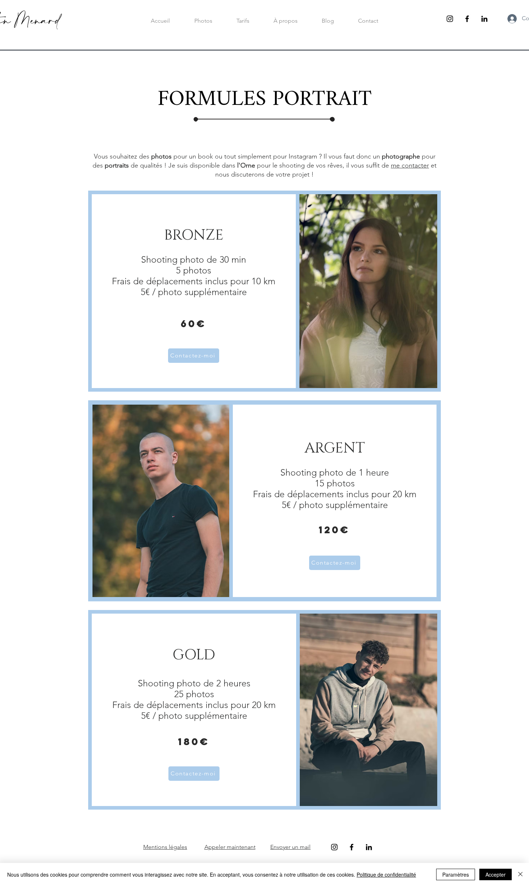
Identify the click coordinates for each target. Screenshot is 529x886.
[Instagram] (450, 18)
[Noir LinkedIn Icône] (484, 18)
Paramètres (455, 874)
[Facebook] (467, 18)
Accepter (495, 874)
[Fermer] (520, 874)
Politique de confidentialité (386, 874)
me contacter (410, 165)
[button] (242, 21)
